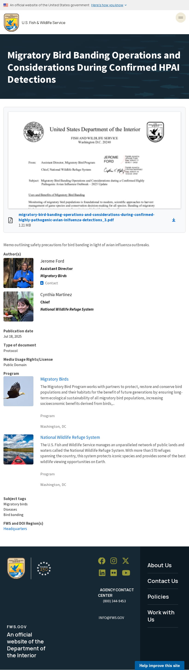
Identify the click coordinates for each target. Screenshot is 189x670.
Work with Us (161, 615)
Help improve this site (159, 665)
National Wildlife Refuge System (70, 437)
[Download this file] (175, 220)
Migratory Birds (54, 379)
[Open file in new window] (10, 220)
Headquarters (15, 528)
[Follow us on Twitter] (127, 561)
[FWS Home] (11, 23)
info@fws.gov (111, 617)
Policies (158, 596)
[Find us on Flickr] (115, 573)
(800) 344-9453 (114, 601)
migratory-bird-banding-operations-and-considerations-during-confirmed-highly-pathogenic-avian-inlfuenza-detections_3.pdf (86, 217)
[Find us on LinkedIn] (104, 573)
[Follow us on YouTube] (127, 573)
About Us (160, 565)
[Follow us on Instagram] (115, 561)
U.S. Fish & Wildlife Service (43, 22)
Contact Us (163, 581)
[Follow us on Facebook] (103, 561)
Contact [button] (51, 283)
